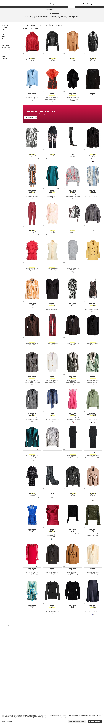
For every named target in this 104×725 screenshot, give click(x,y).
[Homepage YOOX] (52, 4)
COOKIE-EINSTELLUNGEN (7, 721)
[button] (12, 27)
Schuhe (43, 7)
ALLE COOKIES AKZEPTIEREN (95, 721)
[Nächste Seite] (95, 625)
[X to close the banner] (102, 714)
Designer (61, 7)
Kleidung (38, 7)
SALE (66, 7)
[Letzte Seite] (101, 625)
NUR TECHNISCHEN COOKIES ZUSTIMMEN (77, 721)
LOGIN (90, 1)
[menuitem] (13, 4)
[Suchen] (84, 4)
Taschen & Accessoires (52, 7)
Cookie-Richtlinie (64, 717)
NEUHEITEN (31, 7)
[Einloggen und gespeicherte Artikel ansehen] (88, 4)
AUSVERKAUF (72, 7)
